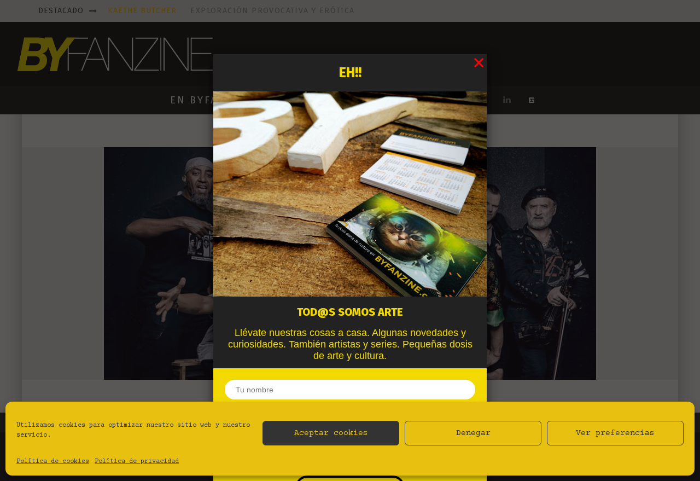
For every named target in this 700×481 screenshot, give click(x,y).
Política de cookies (52, 461)
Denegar (473, 433)
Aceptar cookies (331, 433)
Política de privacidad (137, 461)
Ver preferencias (615, 433)
